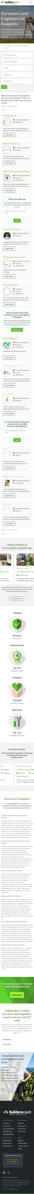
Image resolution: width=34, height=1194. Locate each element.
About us (20, 1140)
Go (4, 87)
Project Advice (7, 1143)
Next (17, 220)
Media (20, 1148)
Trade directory (7, 1131)
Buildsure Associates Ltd (14, 257)
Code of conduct (23, 1146)
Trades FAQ (21, 1131)
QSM (5, 448)
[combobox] (17, 61)
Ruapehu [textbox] (5, 68)
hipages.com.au (14, 1189)
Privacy (17, 1177)
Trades (9, 46)
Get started (17, 330)
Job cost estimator (8, 1128)
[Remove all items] (26, 61)
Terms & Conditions (8, 1177)
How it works (7, 1126)
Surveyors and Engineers (20, 46)
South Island (7, 1044)
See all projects (17, 598)
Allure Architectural (12, 229)
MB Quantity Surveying (13, 476)
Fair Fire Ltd (8, 394)
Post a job (6, 1123)
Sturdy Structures (11, 366)
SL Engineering (9, 115)
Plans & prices (22, 1126)
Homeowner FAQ (8, 1134)
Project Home (7, 1140)
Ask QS (6, 504)
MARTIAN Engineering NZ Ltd (16, 171)
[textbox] (15, 74)
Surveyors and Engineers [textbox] (10, 61)
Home (3, 46)
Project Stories (7, 1146)
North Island (7, 1039)
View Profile (9, 135)
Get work (21, 1123)
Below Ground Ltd (11, 143)
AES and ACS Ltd (10, 285)
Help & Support (22, 1143)
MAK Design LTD (10, 338)
